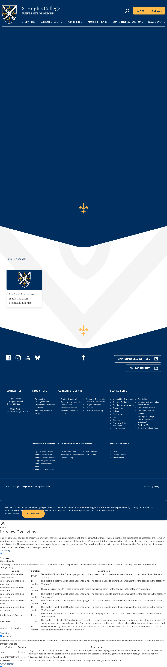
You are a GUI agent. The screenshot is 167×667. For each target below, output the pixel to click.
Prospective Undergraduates (42, 400)
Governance (118, 408)
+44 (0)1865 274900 (17, 409)
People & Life (75, 21)
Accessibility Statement (123, 399)
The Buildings (144, 399)
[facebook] (8, 359)
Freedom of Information (123, 405)
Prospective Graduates (45, 404)
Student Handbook (69, 399)
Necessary (4, 558)
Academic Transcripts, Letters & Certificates (95, 400)
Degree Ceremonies (95, 404)
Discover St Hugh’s (121, 402)
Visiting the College (146, 416)
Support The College (149, 10)
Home (9, 258)
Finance (89, 407)
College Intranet (140, 368)
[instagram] (18, 359)
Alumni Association (43, 454)
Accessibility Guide (69, 407)
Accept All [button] (33, 513)
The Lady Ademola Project (43, 412)
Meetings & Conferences (72, 454)
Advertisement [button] (7, 663)
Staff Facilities (119, 428)
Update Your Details (44, 451)
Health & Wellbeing (94, 410)
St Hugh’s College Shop (148, 428)
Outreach (39, 407)
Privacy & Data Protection (119, 424)
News (115, 451)
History (116, 411)
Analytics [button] (4, 633)
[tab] (127, 11)
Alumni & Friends (97, 21)
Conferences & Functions (128, 21)
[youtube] (27, 359)
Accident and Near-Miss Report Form (71, 403)
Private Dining (67, 457)
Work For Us (143, 425)
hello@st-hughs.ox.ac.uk (18, 411)
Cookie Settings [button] (12, 513)
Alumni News (118, 457)
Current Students (51, 21)
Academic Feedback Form (70, 412)
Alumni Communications (45, 457)
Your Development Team (43, 465)
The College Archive (146, 407)
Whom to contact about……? (145, 420)
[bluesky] (37, 359)
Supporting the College (45, 460)
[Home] (9, 23)
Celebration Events (69, 451)
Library (116, 417)
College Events (119, 454)
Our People (118, 420)
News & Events (156, 21)
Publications (118, 414)
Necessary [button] (5, 550)
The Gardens (91, 451)
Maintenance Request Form (134, 358)
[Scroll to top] (83, 358)
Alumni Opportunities (44, 469)
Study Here (28, 21)
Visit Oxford (91, 454)
